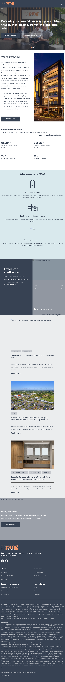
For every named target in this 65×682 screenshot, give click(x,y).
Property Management (19, 472)
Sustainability (35, 472)
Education (27, 351)
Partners (46, 472)
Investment (15, 351)
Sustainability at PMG (7, 576)
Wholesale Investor (32, 35)
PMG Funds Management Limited (20, 672)
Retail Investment (38, 572)
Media (14, 413)
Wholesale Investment (40, 576)
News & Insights (40, 584)
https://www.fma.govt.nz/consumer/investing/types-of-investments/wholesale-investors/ (30, 618)
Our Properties (5, 594)
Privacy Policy (33, 672)
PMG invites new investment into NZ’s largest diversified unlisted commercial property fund (29, 419)
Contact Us (10, 525)
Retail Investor (10, 35)
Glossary (36, 591)
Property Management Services (9, 587)
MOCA (7, 675)
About (3, 569)
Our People (4, 572)
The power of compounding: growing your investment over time (32, 356)
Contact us (4, 579)
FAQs (35, 587)
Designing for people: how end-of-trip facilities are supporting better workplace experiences (31, 478)
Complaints (37, 594)
